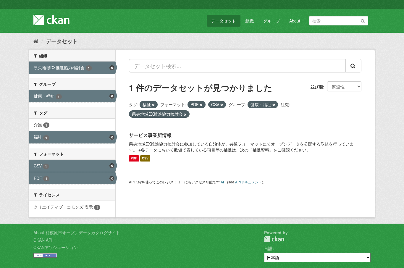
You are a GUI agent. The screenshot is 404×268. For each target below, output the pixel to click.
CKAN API (42, 240)
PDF (134, 158)
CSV (145, 158)
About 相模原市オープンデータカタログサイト (76, 232)
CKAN (274, 239)
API (223, 181)
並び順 (317, 87)
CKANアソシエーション (55, 247)
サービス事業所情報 (150, 135)
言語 (268, 248)
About (294, 21)
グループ (271, 21)
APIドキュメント (248, 181)
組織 (249, 21)
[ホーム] (35, 41)
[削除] (153, 104)
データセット (223, 21)
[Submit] (362, 20)
